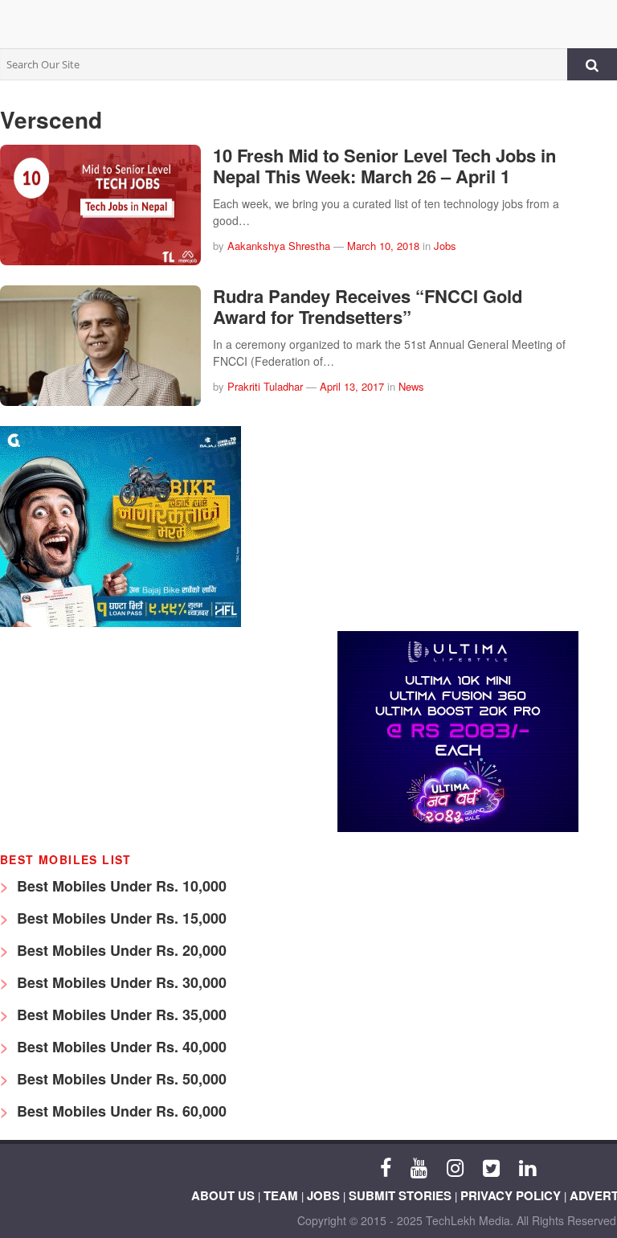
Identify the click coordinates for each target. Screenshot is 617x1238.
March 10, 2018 (383, 245)
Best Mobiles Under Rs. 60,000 (120, 1111)
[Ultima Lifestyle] (457, 827)
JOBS (323, 1195)
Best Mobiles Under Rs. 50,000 (120, 1078)
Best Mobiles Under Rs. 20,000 (120, 950)
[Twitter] (491, 1166)
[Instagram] (455, 1166)
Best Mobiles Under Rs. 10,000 (120, 885)
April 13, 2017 (352, 386)
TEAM (281, 1195)
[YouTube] (419, 1166)
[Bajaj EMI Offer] (120, 622)
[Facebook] (385, 1166)
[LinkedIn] (527, 1166)
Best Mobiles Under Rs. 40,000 (120, 1046)
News (411, 386)
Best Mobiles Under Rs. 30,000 (120, 982)
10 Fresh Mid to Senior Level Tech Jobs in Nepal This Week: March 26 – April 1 (384, 165)
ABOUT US (223, 1195)
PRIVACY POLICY (510, 1195)
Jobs (445, 245)
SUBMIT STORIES (400, 1195)
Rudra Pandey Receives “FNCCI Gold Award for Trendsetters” (367, 306)
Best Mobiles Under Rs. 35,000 (120, 1014)
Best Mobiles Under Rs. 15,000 (120, 918)
